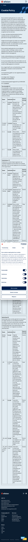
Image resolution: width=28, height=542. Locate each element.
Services (14, 513)
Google (9, 131)
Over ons (3, 528)
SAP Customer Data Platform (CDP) (8, 506)
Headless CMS (4, 516)
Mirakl (2, 518)
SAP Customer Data (5, 503)
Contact (2, 531)
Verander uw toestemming (7, 78)
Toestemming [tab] (5, 247)
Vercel (2, 520)
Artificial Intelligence (16, 520)
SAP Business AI (4, 507)
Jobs (2, 530)
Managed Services (15, 519)
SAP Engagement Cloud (5, 501)
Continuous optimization (16, 518)
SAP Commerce (15, 515)
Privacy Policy (12, 539)
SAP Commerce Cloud (5, 500)
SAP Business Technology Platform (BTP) (9, 509)
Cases (2, 527)
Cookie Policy (17, 539)
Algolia (2, 519)
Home (4, 5)
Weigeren (14, 296)
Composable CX (5, 513)
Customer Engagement (16, 516)
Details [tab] (14, 247)
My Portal (3, 515)
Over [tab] (23, 247)
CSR (2, 532)
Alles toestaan (14, 288)
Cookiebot (6, 83)
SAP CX (3, 498)
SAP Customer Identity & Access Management (10, 504)
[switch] (25, 274)
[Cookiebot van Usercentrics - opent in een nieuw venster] (21, 244)
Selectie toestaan (14, 292)
